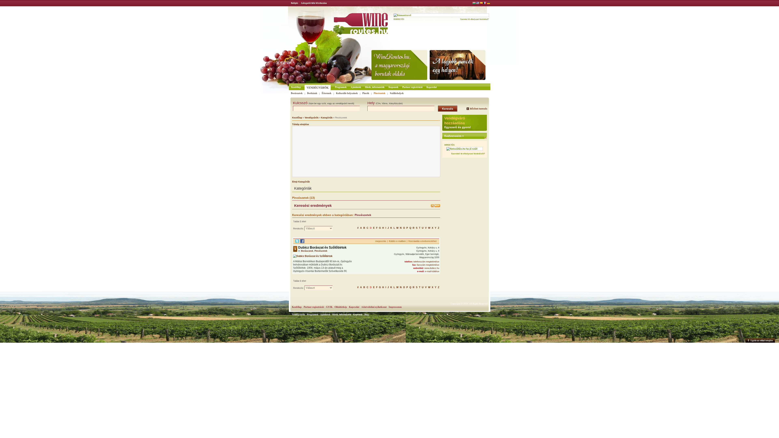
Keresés (447, 108)
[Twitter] (297, 242)
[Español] (481, 3)
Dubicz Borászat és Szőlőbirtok (322, 247)
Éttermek (326, 93)
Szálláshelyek (397, 93)
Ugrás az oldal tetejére (762, 340)
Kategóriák (326, 117)
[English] (477, 3)
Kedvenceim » (454, 135)
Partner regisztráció (412, 87)
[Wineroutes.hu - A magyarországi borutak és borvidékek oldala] (349, 21)
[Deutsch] (488, 3)
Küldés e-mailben (397, 241)
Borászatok (297, 93)
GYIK (329, 307)
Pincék (365, 93)
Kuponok (393, 87)
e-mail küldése (432, 271)
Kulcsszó (323, 103)
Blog (366, 314)
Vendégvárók (318, 87)
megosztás (380, 241)
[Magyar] (474, 3)
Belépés (294, 3)
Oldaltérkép (341, 307)
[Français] (485, 3)
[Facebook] (302, 242)
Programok (341, 87)
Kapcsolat (431, 87)
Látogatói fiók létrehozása (314, 3)
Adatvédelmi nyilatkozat (374, 307)
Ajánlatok (356, 87)
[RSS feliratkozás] (435, 206)
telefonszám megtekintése (426, 261)
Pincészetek (379, 93)
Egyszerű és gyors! (457, 127)
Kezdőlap (296, 87)
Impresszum (395, 307)
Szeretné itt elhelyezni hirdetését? (474, 19)
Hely (385, 103)
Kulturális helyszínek (347, 93)
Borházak (312, 93)
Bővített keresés (478, 108)
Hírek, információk (375, 87)
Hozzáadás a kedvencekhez (422, 241)
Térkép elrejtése (300, 124)
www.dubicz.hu (431, 268)
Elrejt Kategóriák (301, 181)
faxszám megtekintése (428, 265)
